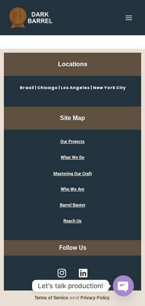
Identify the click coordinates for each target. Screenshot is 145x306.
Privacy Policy (94, 298)
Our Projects (72, 141)
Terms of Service (51, 298)
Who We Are (72, 189)
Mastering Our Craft (72, 173)
